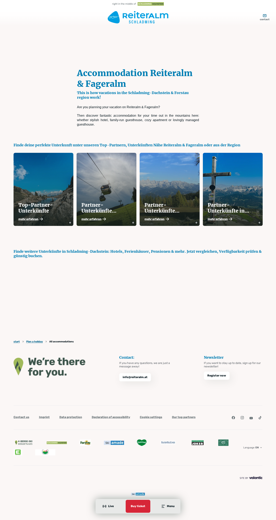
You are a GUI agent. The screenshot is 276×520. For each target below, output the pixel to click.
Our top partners (184, 417)
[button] (43, 219)
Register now (216, 375)
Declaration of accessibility (111, 417)
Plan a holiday (34, 341)
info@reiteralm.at (135, 377)
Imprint (44, 417)
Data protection (70, 417)
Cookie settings (151, 417)
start (17, 341)
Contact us (21, 417)
